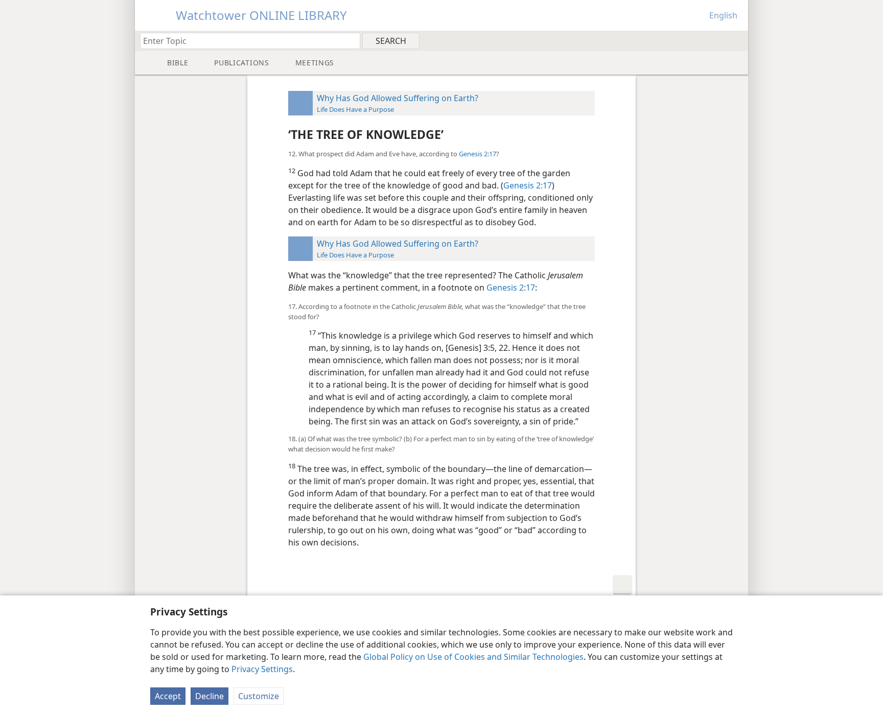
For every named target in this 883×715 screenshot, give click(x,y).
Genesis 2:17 (477, 153)
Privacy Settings (262, 669)
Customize (258, 696)
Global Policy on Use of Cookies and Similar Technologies (473, 656)
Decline (209, 696)
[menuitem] (737, 40)
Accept (168, 696)
